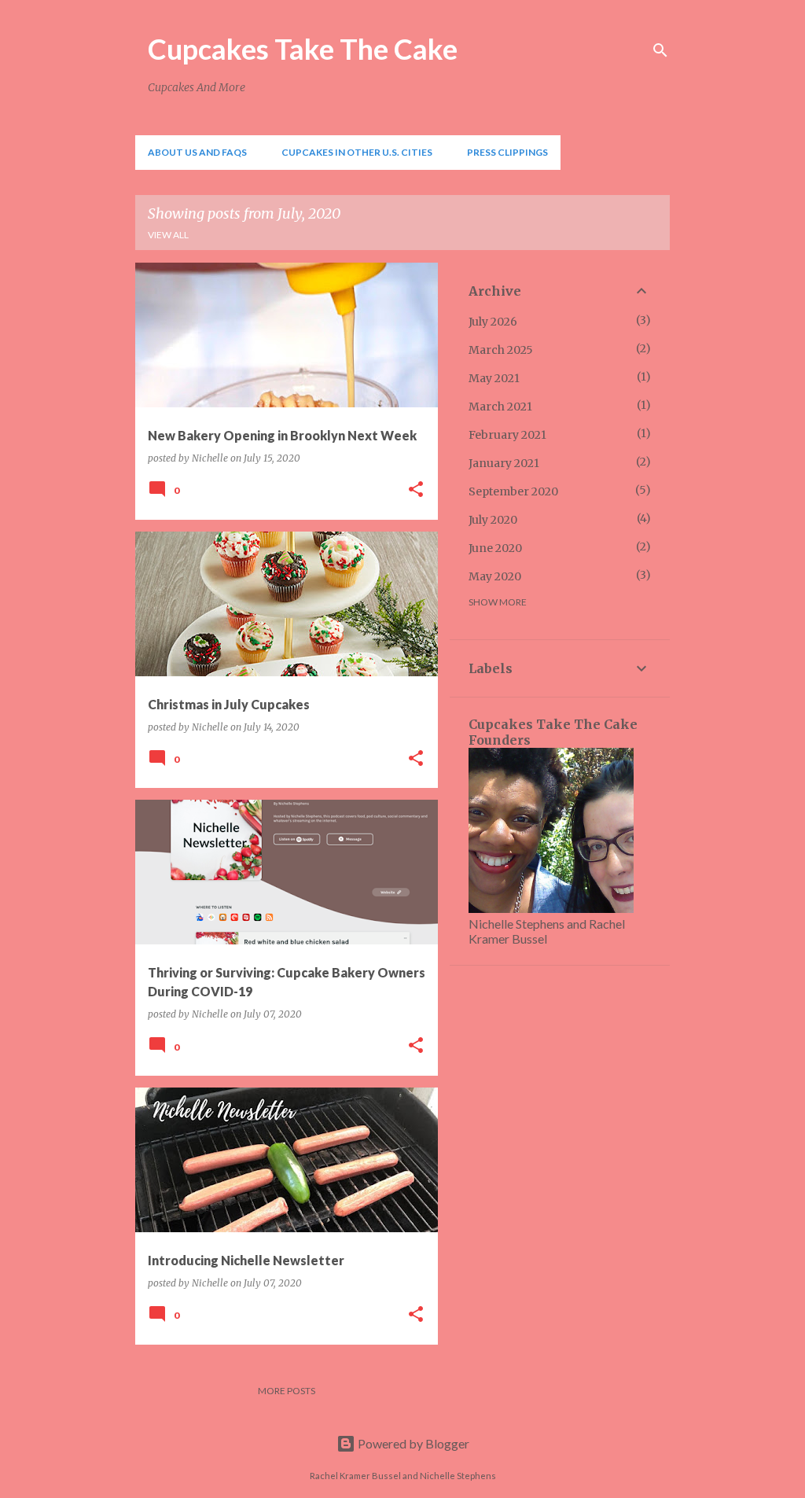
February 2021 (507, 435)
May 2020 (495, 576)
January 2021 (504, 463)
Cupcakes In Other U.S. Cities (356, 152)
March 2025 (501, 350)
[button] (415, 490)
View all (168, 235)
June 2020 (495, 548)
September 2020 (513, 491)
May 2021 (494, 378)
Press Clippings (507, 152)
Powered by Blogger (412, 1443)
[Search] (660, 50)
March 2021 (500, 406)
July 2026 (493, 322)
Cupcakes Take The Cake (303, 48)
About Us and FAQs (197, 152)
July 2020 (493, 520)
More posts (286, 1391)
